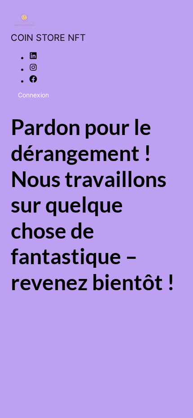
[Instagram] (33, 69)
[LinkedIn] (33, 57)
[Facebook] (33, 80)
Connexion (33, 95)
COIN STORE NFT (48, 37)
